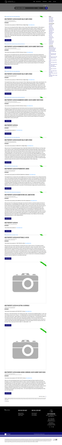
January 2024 (51, 36)
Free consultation (34, 415)
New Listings (51, 18)
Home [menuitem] (34, 1)
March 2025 (50, 31)
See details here (32, 24)
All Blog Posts (51, 17)
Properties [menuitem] (45, 1)
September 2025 (51, 30)
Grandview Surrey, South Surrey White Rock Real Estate (14, 102)
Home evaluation (34, 414)
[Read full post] (25, 17)
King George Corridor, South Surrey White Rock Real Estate (14, 374)
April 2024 (50, 35)
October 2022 (51, 43)
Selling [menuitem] (54, 1)
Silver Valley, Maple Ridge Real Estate (11, 21)
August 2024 (51, 33)
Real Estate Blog (51, 20)
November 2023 (51, 37)
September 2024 (51, 32)
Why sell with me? (34, 413)
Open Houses (51, 19)
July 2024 (50, 34)
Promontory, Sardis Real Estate (11, 171)
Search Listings (20, 415)
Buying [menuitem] (50, 1)
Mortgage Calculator (21, 414)
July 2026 (50, 25)
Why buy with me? (20, 413)
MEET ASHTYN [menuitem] (38, 1)
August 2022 (51, 44)
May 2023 (50, 39)
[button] (49, 426)
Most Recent (51, 24)
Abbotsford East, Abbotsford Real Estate (12, 197)
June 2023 (50, 38)
